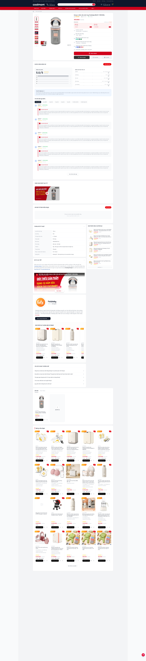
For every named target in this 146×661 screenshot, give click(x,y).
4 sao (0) (51, 102)
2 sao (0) (62, 102)
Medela (37, 479)
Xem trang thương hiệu (42, 318)
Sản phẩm (43, 8)
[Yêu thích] (47, 358)
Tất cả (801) (38, 102)
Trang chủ (36, 8)
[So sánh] (44, 358)
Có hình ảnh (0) (75, 102)
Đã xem (94, 1)
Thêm (92, 8)
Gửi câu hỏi (108, 207)
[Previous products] (35, 408)
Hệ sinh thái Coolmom (70, 8)
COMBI (52, 512)
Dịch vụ (60, 8)
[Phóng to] (68, 45)
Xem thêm (37, 315)
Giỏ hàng (103, 1)
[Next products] (111, 408)
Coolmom (69, 546)
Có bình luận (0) (84, 102)
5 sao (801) (45, 102)
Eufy (83, 479)
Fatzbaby (38, 342)
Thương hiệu (52, 8)
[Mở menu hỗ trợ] (143, 654)
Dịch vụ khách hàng (83, 8)
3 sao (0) (57, 102)
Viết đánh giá (107, 64)
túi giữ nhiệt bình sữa (45, 269)
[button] (76, 4)
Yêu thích (98, 1)
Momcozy (53, 479)
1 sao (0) (68, 102)
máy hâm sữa (37, 269)
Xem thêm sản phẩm (72, 565)
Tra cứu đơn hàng (110, 1)
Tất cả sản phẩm (39, 11)
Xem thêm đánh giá (73, 174)
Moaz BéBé (69, 479)
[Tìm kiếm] (93, 4)
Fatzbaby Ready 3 (38, 266)
